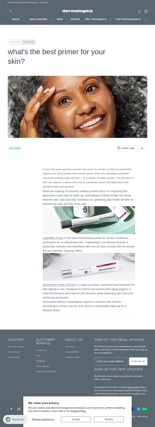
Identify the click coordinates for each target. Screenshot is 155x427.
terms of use (142, 416)
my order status (16, 346)
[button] (11, 11)
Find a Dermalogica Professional (22, 3)
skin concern (38, 19)
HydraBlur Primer (53, 238)
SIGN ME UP (138, 361)
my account (14, 352)
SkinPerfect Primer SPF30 (58, 284)
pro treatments (95, 19)
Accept (76, 419)
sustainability (72, 352)
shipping (40, 361)
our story (69, 346)
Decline (109, 419)
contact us (41, 350)
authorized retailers (46, 371)
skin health (15, 148)
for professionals (128, 19)
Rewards (44, 3)
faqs (38, 355)
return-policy (42, 366)
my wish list (14, 357)
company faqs (72, 357)
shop (60, 19)
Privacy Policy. (78, 411)
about (16, 19)
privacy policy (133, 387)
